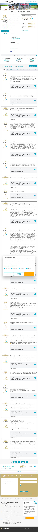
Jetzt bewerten (5, 31)
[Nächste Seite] (24, 462)
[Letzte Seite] (27, 462)
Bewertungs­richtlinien (25, 528)
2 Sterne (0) (28, 69)
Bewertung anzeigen (25, 30)
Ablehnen (9, 274)
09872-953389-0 (14, 36)
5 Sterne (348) (9, 69)
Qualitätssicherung (31, 528)
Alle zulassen (29, 274)
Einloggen (34, 1)
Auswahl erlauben (19, 274)
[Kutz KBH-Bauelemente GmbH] (5, 10)
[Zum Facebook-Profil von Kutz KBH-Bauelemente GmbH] (11, 52)
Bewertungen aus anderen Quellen (5, 25)
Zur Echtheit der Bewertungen (5, 28)
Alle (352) (3, 69)
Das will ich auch (29, 1)
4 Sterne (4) (16, 69)
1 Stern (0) (34, 69)
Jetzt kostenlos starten (29, 518)
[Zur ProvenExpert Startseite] (8, 2)
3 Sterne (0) (22, 69)
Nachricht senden (23, 491)
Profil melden (34, 499)
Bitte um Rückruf (24, 484)
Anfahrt (13, 31)
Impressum (13, 39)
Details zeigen (31, 270)
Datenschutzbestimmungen (29, 493)
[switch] (12, 268)
